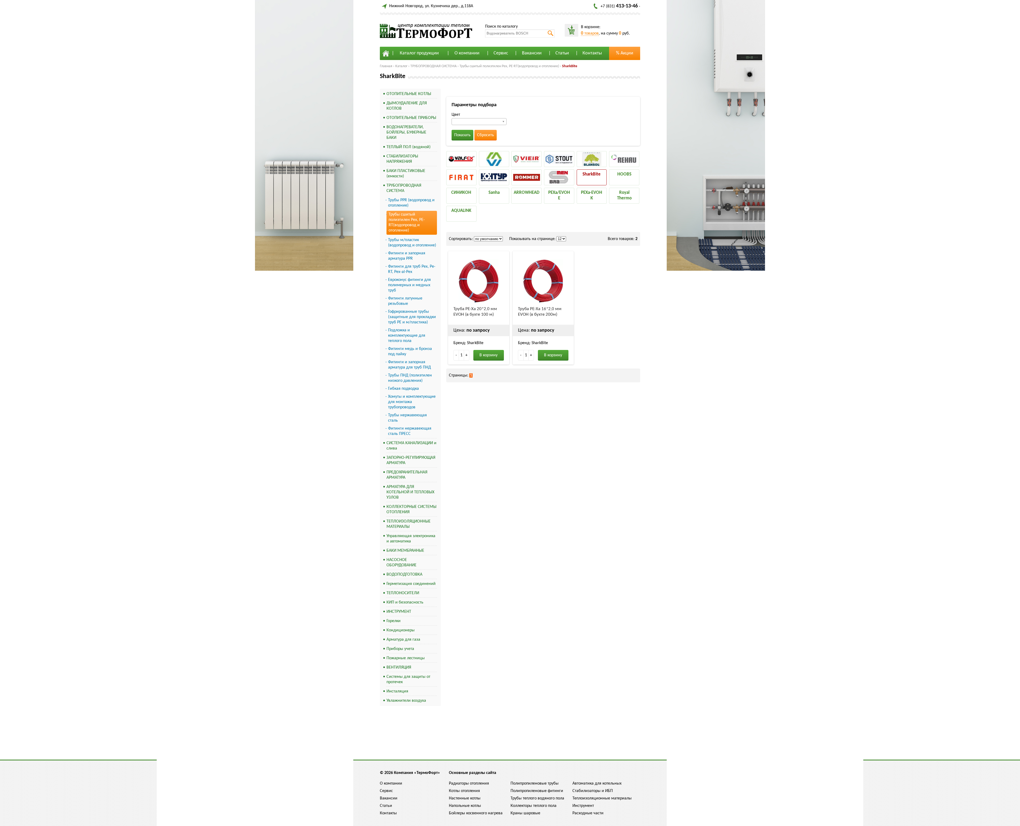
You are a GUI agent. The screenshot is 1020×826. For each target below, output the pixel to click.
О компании (466, 53)
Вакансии (532, 53)
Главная (386, 66)
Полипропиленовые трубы (535, 783)
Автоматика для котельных (597, 783)
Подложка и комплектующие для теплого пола (406, 335)
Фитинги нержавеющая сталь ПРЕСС (409, 431)
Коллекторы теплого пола (533, 806)
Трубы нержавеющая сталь (407, 418)
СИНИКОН (461, 192)
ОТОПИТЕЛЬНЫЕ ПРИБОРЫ (411, 118)
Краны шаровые (525, 813)
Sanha (494, 192)
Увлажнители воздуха (406, 701)
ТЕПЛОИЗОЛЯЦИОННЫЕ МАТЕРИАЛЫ (408, 524)
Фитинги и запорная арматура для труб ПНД (409, 365)
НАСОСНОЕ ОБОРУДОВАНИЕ (401, 562)
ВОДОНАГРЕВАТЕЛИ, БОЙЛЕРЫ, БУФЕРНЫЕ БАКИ (406, 132)
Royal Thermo (624, 195)
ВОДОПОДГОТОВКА (404, 574)
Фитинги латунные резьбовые (405, 301)
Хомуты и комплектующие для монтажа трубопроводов (412, 402)
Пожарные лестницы (405, 658)
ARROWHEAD (526, 192)
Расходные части (588, 813)
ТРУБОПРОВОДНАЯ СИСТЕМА (433, 66)
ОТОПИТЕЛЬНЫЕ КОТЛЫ (408, 94)
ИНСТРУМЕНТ (398, 612)
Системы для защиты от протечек (408, 679)
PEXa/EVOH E (559, 195)
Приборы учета (400, 649)
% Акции (624, 53)
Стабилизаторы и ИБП (592, 791)
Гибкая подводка (403, 389)
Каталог (401, 66)
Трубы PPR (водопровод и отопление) (411, 203)
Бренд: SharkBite (468, 343)
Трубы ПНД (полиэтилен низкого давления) (410, 378)
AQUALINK (461, 210)
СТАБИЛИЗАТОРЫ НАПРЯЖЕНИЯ (402, 159)
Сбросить (485, 135)
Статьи (562, 53)
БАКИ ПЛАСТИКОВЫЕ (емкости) (405, 173)
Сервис (501, 53)
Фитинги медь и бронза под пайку (410, 351)
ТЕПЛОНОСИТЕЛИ (402, 593)
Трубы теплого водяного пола (537, 798)
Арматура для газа (403, 639)
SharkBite (569, 66)
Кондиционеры (400, 630)
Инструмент (583, 806)
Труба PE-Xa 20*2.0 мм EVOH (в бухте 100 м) (475, 312)
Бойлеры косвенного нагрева (476, 813)
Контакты (592, 53)
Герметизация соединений (411, 584)
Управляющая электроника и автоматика (410, 538)
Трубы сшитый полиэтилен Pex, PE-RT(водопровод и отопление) (509, 66)
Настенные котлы (465, 798)
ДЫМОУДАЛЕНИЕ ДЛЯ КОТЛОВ (406, 106)
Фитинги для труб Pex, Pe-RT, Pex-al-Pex (411, 269)
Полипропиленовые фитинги (537, 791)
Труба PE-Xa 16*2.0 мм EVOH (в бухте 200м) (540, 312)
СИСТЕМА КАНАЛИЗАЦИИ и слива (411, 446)
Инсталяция (397, 691)
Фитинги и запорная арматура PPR (406, 256)
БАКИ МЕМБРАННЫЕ (405, 551)
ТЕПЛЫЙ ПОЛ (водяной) (408, 147)
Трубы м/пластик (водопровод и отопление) (412, 242)
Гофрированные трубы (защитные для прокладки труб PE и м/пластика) (412, 317)
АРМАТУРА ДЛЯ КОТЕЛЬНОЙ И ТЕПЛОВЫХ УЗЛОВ (410, 492)
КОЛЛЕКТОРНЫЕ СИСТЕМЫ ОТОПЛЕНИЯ (411, 509)
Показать (462, 135)
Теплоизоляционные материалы (602, 798)
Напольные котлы (465, 806)
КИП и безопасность (404, 602)
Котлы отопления (464, 791)
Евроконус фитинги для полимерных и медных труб (409, 285)
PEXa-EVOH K (591, 195)
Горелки (393, 621)
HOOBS (624, 174)
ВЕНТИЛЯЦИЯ (398, 667)
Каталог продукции (419, 53)
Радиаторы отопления (469, 783)
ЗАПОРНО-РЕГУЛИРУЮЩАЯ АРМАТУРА (410, 460)
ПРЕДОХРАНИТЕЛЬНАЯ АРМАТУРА (406, 475)
